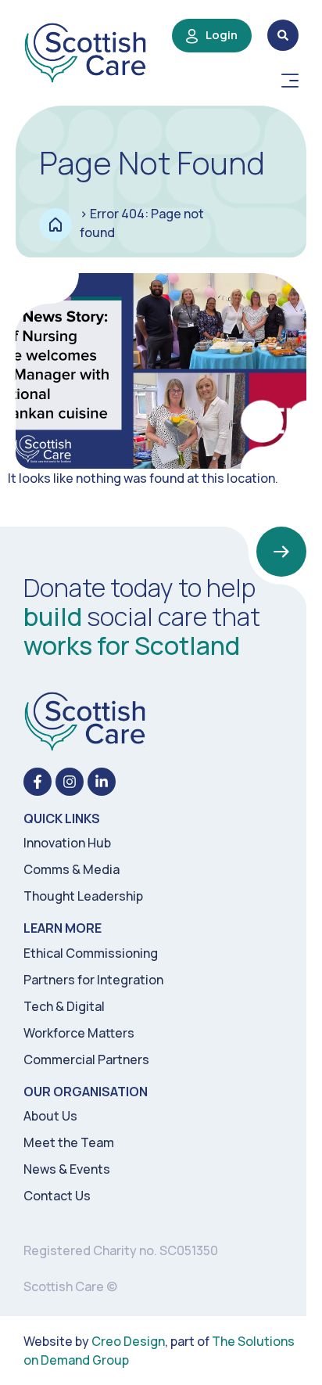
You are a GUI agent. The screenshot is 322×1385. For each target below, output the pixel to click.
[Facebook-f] (37, 782)
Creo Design (128, 1341)
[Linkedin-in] (102, 782)
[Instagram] (69, 782)
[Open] (290, 80)
